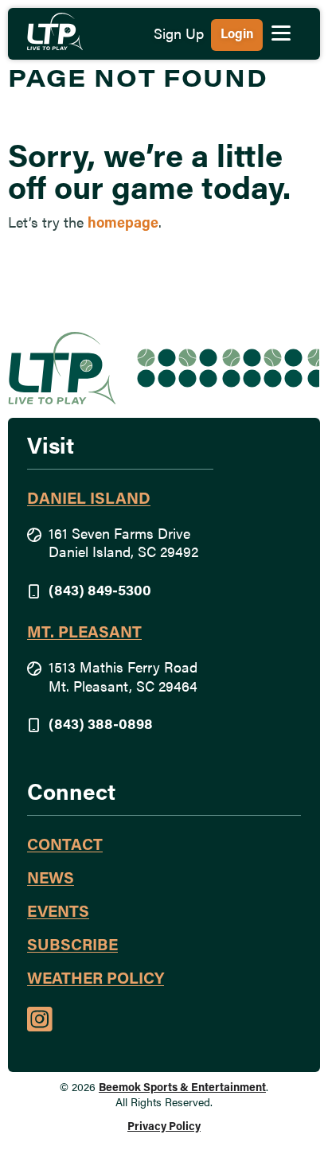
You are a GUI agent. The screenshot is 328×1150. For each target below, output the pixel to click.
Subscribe (72, 946)
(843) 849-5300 (100, 592)
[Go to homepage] (55, 31)
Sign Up (179, 36)
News (50, 879)
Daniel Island (88, 500)
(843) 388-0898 (101, 726)
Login (237, 35)
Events (58, 913)
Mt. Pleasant (84, 633)
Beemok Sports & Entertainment (182, 1088)
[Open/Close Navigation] (281, 32)
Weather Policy (95, 980)
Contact (65, 846)
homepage (123, 224)
